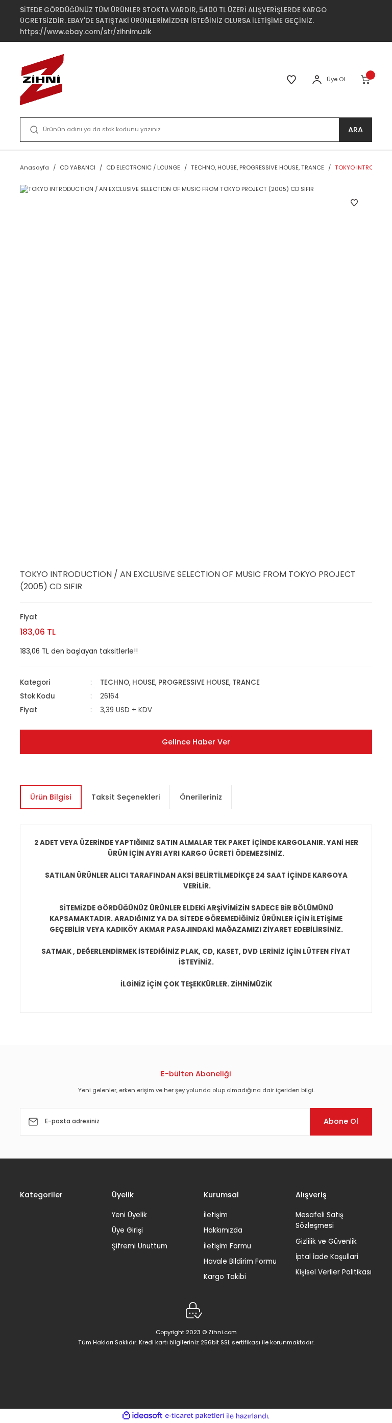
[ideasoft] (142, 1415)
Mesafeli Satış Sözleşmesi (320, 1220)
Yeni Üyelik (129, 1215)
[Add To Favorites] (354, 202)
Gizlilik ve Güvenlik (326, 1241)
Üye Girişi (127, 1230)
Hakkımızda (223, 1230)
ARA (355, 130)
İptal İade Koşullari (327, 1257)
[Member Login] (317, 80)
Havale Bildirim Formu (240, 1261)
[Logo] (42, 79)
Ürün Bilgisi (50, 797)
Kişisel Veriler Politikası (334, 1272)
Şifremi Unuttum (139, 1246)
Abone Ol (341, 1121)
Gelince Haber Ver (196, 742)
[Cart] (366, 80)
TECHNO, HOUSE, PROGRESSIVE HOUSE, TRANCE (180, 682)
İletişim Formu (227, 1246)
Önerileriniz (201, 797)
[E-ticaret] (195, 1416)
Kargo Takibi (225, 1277)
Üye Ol (336, 79)
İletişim (216, 1215)
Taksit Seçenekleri (125, 797)
